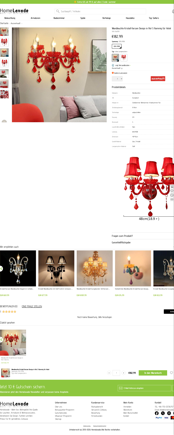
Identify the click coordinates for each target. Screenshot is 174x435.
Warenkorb (127, 409)
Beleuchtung (9, 18)
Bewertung (95, 413)
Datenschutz (86, 426)
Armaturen (35, 18)
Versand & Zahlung (98, 409)
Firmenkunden (96, 416)
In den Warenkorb (153, 372)
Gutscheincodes (61, 413)
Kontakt (126, 416)
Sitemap (58, 419)
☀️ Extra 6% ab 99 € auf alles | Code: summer (95, 1)
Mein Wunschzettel (130, 413)
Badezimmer (59, 18)
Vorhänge (106, 18)
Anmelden (127, 406)
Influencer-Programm (63, 416)
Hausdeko (130, 18)
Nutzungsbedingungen (99, 426)
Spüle (82, 18)
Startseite (4, 23)
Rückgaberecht (97, 406)
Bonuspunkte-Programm (64, 409)
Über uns (58, 406)
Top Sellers (154, 18)
